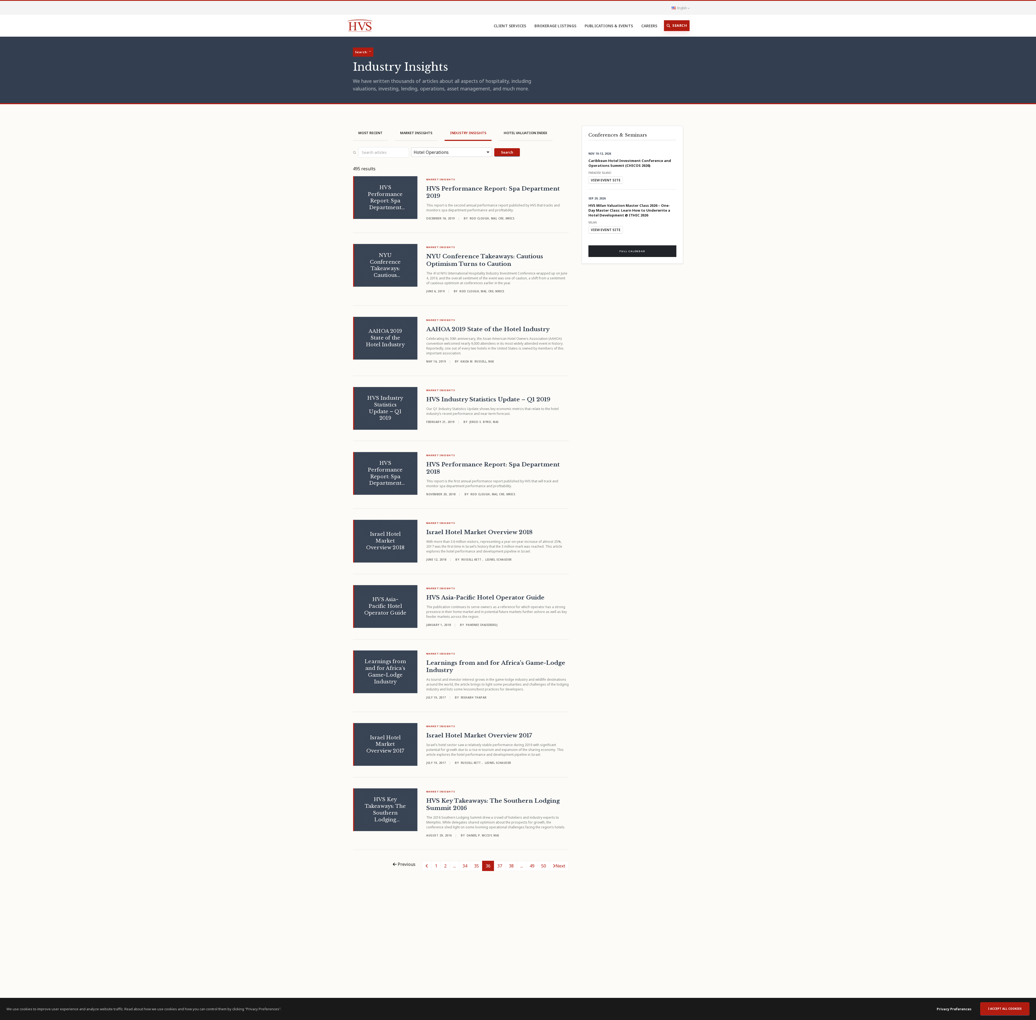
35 (476, 866)
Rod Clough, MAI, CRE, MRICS (492, 218)
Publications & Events (609, 25)
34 (464, 866)
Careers (649, 25)
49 (532, 866)
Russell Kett (472, 559)
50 (543, 866)
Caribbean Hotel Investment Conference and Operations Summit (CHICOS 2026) (629, 163)
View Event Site (606, 180)
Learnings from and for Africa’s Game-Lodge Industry (495, 666)
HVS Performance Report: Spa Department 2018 (493, 468)
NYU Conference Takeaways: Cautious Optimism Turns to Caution (484, 260)
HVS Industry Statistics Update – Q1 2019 (488, 399)
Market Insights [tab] (416, 132)
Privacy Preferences (954, 1009)
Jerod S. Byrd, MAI (484, 422)
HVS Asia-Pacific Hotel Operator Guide (485, 597)
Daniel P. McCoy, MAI (483, 835)
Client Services (510, 25)
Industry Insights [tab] (468, 132)
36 (488, 866)
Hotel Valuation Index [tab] (525, 132)
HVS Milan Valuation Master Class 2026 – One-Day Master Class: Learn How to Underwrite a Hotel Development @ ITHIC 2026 (629, 210)
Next (560, 866)
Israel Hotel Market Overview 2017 (479, 735)
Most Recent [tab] (370, 132)
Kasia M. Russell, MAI (477, 361)
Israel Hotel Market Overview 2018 (479, 532)
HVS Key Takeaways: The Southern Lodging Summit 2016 (493, 804)
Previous (406, 864)
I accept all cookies (1005, 1009)
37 (499, 866)
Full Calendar (632, 251)
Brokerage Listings (555, 25)
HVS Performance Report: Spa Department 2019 (493, 192)
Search (679, 25)
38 (511, 866)
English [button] (681, 8)
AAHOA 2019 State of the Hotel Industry (488, 329)
